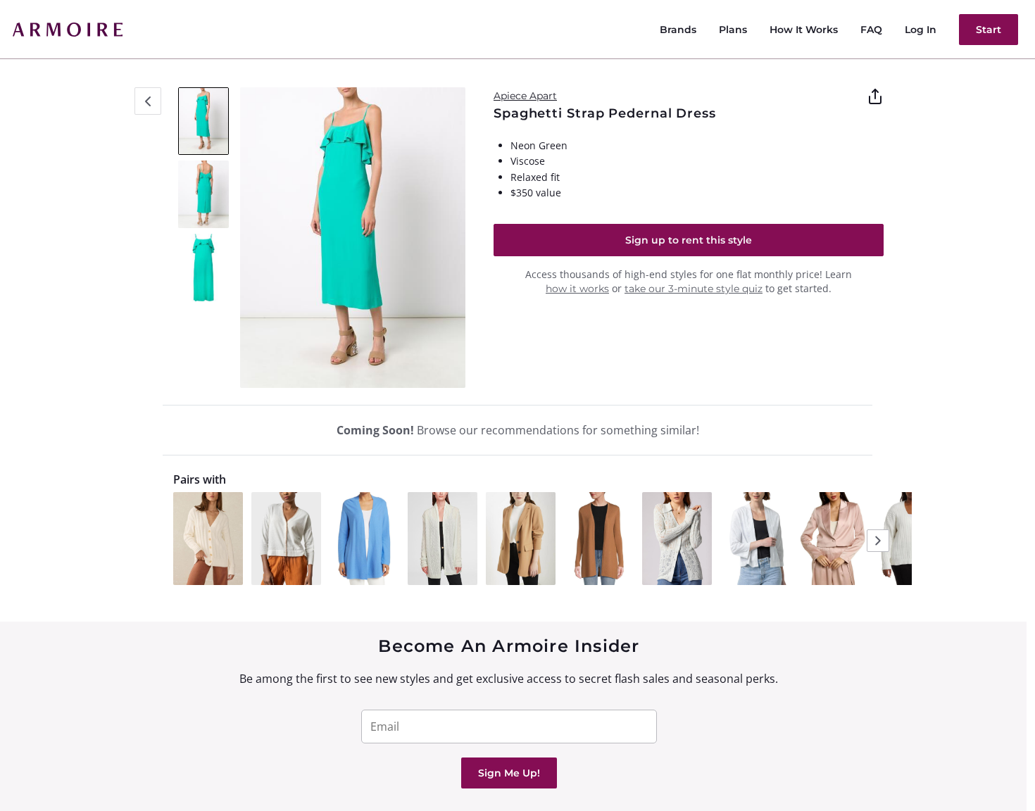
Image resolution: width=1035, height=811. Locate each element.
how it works (577, 288)
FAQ (871, 29)
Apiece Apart (525, 95)
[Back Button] (147, 101)
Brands (678, 29)
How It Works (804, 29)
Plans (733, 29)
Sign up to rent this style (688, 240)
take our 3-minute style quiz (694, 288)
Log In (920, 29)
